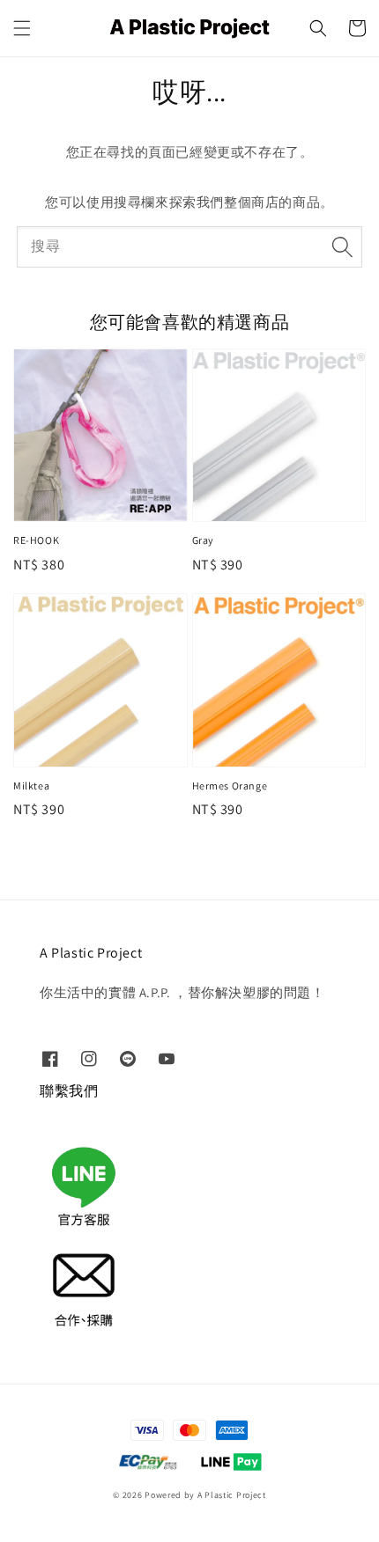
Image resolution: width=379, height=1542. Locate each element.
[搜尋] (342, 246)
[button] (22, 28)
